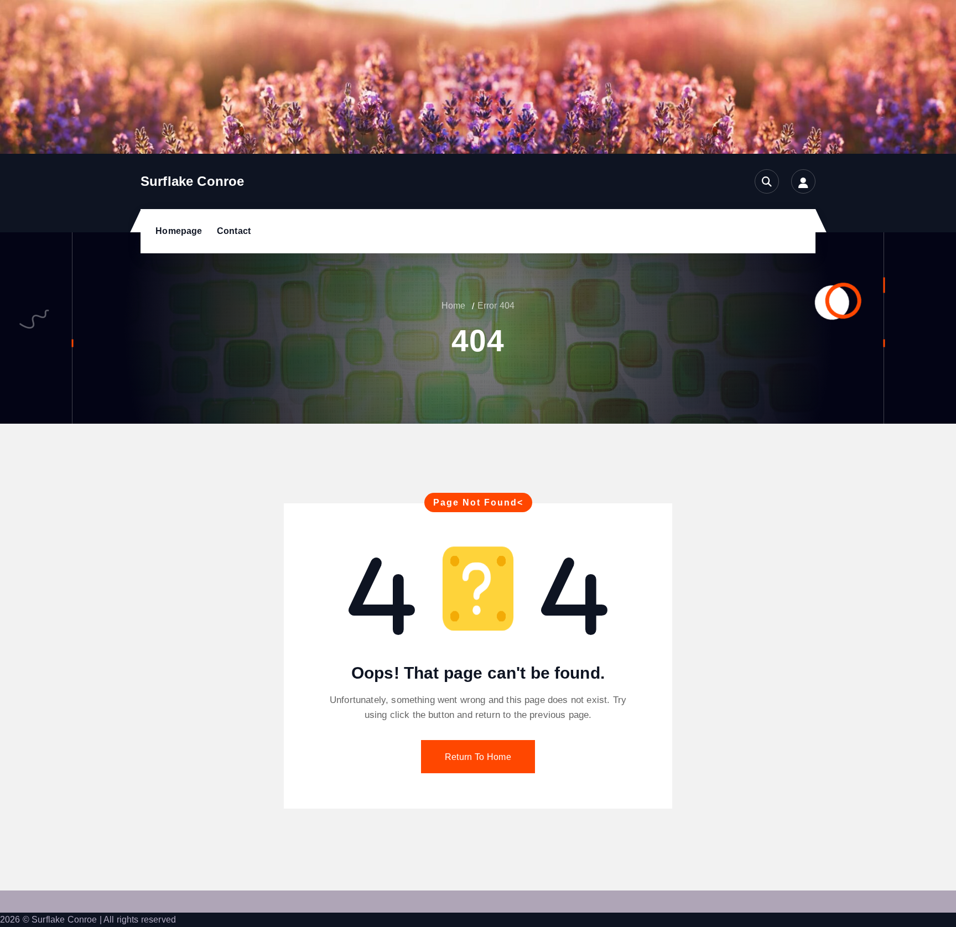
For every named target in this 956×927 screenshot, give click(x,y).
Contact (234, 231)
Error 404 (496, 305)
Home (453, 305)
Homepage (178, 231)
